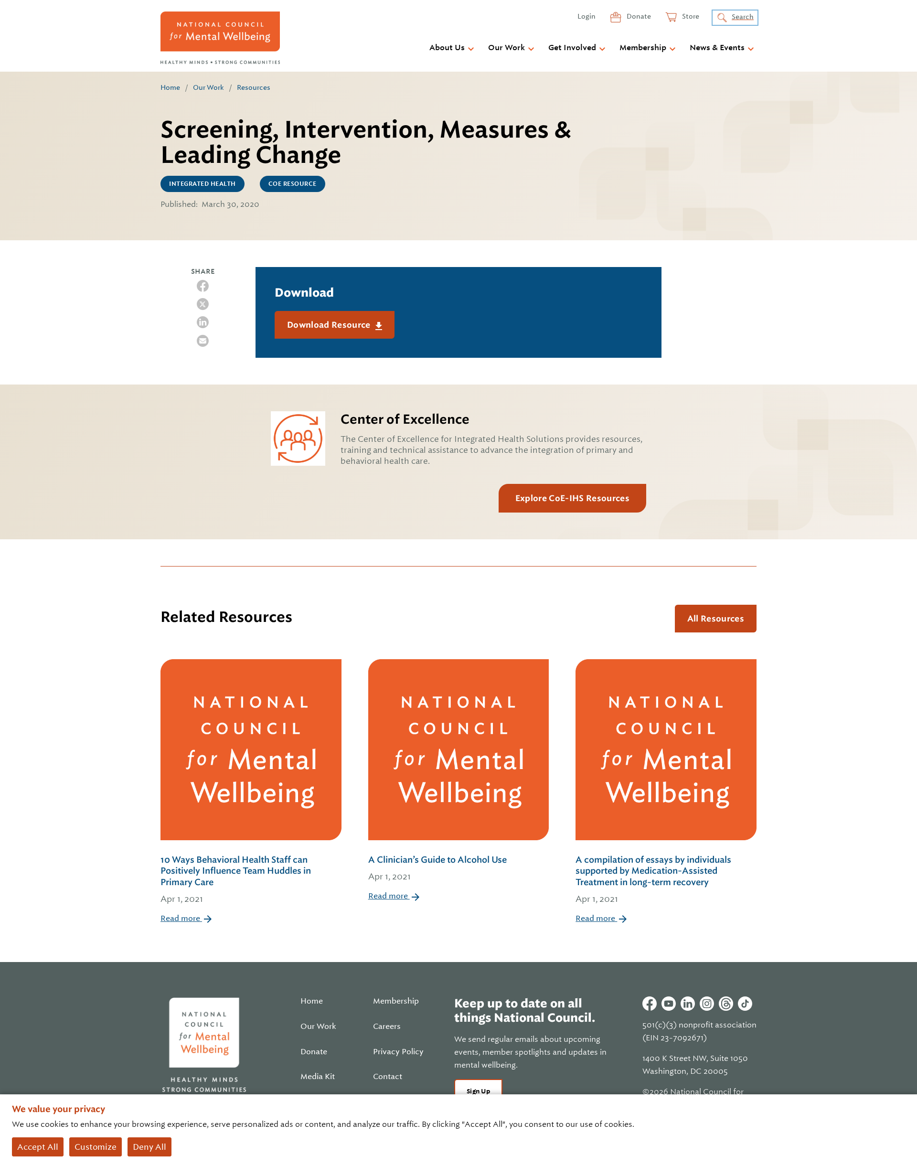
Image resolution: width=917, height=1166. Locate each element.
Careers (387, 1026)
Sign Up (478, 1091)
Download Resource (330, 325)
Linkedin (688, 1003)
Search (743, 16)
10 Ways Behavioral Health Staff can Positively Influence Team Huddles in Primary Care (235, 879)
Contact (387, 1076)
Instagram (707, 1003)
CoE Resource (292, 184)
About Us (447, 48)
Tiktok (745, 1003)
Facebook (649, 1003)
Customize (96, 1147)
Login (586, 16)
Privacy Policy (398, 1052)
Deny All (149, 1147)
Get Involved (572, 48)
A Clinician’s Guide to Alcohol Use (437, 868)
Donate (638, 16)
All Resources (715, 618)
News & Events (717, 48)
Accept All (37, 1147)
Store (690, 16)
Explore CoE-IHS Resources (572, 498)
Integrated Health (202, 184)
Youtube (668, 1003)
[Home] (220, 37)
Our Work (506, 48)
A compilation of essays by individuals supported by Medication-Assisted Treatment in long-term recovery (653, 879)
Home (170, 87)
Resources (253, 87)
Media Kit (317, 1076)
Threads (726, 1003)
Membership (642, 48)
